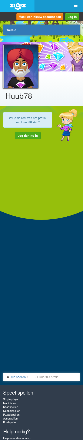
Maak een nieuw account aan (40, 17)
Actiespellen (10, 418)
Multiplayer (9, 403)
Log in (72, 17)
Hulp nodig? (16, 431)
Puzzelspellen (11, 415)
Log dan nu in (27, 135)
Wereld (11, 30)
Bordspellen (10, 422)
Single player (11, 399)
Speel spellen (18, 392)
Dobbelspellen (11, 411)
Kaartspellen (10, 407)
